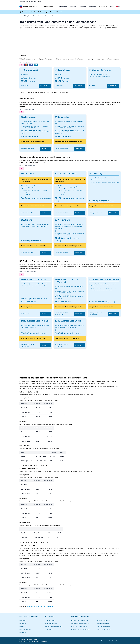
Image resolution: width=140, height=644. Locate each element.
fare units (32, 465)
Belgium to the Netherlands (79, 620)
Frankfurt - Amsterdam (104, 629)
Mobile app (22, 620)
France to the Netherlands (79, 626)
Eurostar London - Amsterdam (80, 629)
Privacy (33, 641)
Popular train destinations (80, 616)
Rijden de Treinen (32, 639)
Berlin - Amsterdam (103, 623)
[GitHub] (120, 640)
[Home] (20, 16)
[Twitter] (102, 640)
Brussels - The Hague (103, 620)
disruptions (22, 1)
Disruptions (22, 626)
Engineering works (25, 629)
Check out (44, 148)
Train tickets (82, 6)
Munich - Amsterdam (103, 626)
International (92, 6)
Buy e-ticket (43, 85)
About (112, 6)
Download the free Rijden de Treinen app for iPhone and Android (42, 12)
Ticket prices (27, 16)
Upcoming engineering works (54, 626)
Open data (27, 641)
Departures (73, 6)
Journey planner (62, 6)
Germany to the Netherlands (80, 623)
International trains (51, 623)
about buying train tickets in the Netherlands (40, 606)
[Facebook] (105, 640)
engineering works (31, 1)
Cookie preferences (41, 641)
